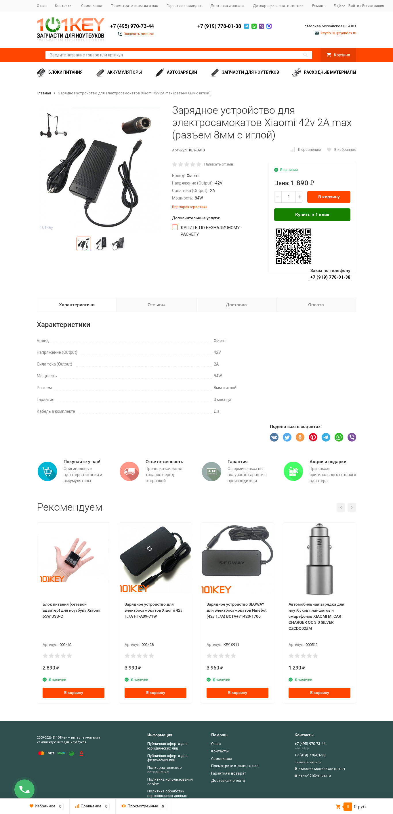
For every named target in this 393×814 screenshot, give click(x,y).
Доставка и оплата (227, 5)
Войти (353, 5)
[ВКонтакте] (274, 437)
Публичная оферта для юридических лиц (167, 745)
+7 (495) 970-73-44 (132, 26)
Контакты (64, 5)
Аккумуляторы (124, 72)
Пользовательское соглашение (164, 769)
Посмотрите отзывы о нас (134, 5)
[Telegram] (326, 437)
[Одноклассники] (300, 437)
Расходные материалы (330, 72)
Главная (44, 93)
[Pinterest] (313, 437)
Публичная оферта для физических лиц (167, 758)
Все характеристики (189, 207)
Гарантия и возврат (184, 5)
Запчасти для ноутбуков (250, 72)
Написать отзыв (218, 164)
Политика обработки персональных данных (167, 793)
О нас (41, 5)
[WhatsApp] (339, 437)
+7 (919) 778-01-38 (219, 26)
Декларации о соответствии (278, 5)
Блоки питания (65, 72)
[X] (287, 437)
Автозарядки (182, 72)
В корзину (329, 196)
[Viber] (352, 437)
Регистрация (373, 5)
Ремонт (318, 5)
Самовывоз (91, 5)
